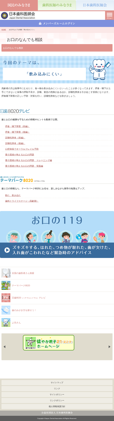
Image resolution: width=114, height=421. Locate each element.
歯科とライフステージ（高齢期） (22, 201)
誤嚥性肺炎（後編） (15, 143)
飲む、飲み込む (13, 195)
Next (110, 347)
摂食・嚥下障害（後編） (17, 132)
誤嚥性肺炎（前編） (15, 137)
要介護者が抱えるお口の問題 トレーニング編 (28, 160)
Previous (4, 347)
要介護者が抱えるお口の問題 (19, 154)
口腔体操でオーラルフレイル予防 (22, 149)
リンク (57, 388)
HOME (3, 29)
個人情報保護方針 (57, 406)
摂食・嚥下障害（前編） (17, 126)
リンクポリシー (57, 400)
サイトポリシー (57, 394)
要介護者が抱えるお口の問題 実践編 (24, 166)
